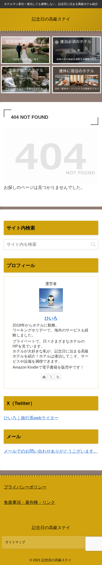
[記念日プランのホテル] (25, 50)
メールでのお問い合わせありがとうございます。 (51, 451)
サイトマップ (15, 542)
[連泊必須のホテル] (76, 50)
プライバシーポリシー (25, 487)
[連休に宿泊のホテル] (76, 79)
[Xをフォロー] (51, 377)
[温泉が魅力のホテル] (25, 79)
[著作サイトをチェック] (44, 377)
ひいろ (51, 318)
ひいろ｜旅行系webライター (31, 418)
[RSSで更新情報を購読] (58, 377)
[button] (93, 244)
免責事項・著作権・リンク (29, 502)
